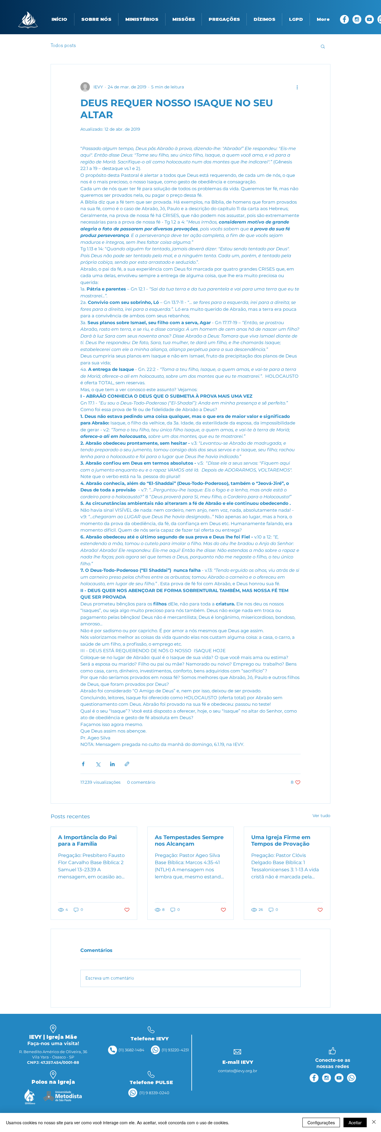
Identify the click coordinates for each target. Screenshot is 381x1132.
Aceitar (355, 1122)
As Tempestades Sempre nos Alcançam (189, 840)
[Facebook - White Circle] (344, 19)
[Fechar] (373, 1122)
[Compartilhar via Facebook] (83, 764)
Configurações (321, 1122)
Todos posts (63, 46)
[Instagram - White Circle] (356, 19)
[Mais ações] (297, 86)
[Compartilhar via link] (127, 764)
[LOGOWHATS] (155, 1049)
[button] (96, 19)
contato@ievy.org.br (237, 1070)
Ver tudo (321, 815)
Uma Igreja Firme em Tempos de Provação (280, 840)
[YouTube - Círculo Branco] (369, 19)
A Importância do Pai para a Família (87, 840)
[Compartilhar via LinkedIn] (112, 764)
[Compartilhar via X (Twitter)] (98, 764)
